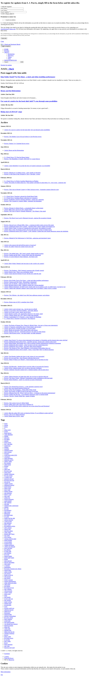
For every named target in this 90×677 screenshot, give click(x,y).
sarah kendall (8, 501)
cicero (6, 468)
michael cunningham (10, 616)
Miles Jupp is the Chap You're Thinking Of (18, 404)
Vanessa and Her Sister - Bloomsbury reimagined (20, 282)
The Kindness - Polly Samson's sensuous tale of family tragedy (24, 270)
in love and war (8, 599)
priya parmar (7, 537)
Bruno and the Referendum (11, 91)
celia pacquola (8, 591)
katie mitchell (8, 561)
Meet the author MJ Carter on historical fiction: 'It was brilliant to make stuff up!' (28, 413)
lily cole (6, 509)
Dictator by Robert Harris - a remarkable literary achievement (23, 208)
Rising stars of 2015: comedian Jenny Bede (18, 302)
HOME (6, 49)
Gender (3, 13)
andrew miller (8, 461)
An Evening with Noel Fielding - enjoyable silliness (21, 310)
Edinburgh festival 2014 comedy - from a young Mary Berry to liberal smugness (29, 349)
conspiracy (7, 456)
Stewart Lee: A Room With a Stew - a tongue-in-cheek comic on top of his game (29, 225)
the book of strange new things (12, 569)
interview (6, 438)
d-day (5, 606)
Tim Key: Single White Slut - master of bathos (19, 396)
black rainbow (8, 619)
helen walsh (7, 636)
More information (5, 672)
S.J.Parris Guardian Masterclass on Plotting (21, 181)
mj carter (6, 516)
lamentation (7, 567)
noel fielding (7, 553)
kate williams (8, 589)
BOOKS (6, 51)
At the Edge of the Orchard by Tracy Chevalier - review (22, 174)
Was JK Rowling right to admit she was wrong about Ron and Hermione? (27, 406)
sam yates (7, 646)
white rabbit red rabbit (10, 583)
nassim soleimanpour (10, 581)
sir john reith (7, 551)
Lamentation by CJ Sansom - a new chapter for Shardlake (22, 317)
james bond (7, 472)
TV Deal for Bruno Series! (16, 157)
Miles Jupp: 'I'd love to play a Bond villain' (18, 209)
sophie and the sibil (9, 518)
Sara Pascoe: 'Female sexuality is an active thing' (20, 328)
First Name (4, 8)
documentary (7, 510)
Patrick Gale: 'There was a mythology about (18, 272)
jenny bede (7, 490)
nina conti (7, 496)
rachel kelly (7, 621)
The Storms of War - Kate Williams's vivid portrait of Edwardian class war (27, 348)
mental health (8, 614)
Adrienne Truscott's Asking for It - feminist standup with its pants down (26, 369)
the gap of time (8, 475)
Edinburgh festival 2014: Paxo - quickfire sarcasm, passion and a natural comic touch (30, 341)
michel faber (7, 570)
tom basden (7, 597)
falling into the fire (9, 632)
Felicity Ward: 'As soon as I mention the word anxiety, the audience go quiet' (27, 228)
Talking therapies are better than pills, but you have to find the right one (26, 376)
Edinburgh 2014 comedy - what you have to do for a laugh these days (26, 345)
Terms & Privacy (9, 658)
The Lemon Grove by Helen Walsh (16, 403)
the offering (7, 550)
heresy (6, 427)
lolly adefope (7, 502)
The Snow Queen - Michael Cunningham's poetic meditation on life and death (28, 378)
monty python (8, 602)
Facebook (7, 653)
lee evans (6, 554)
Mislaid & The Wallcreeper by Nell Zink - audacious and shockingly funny (27, 238)
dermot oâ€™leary (9, 534)
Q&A (9, 58)
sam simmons (8, 493)
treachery (6, 453)
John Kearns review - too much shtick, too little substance (22, 333)
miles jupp (7, 469)
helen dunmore (8, 644)
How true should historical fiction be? (17, 388)
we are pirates (8, 542)
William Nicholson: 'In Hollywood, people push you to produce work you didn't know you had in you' (35, 287)
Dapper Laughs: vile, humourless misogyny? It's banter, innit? (23, 314)
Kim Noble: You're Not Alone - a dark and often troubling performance (26, 280)
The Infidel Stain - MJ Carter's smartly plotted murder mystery (24, 253)
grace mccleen (8, 548)
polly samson (8, 528)
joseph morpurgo (9, 499)
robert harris (7, 464)
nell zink (6, 504)
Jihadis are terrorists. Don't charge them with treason (21, 330)
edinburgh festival (9, 485)
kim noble (7, 535)
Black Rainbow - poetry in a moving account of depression (23, 379)
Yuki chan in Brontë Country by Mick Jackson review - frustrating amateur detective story (31, 189)
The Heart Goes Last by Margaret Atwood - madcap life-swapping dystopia (27, 218)
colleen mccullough (9, 546)
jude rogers (7, 512)
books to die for (8, 575)
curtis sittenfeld (8, 434)
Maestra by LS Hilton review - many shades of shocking (22, 172)
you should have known (11, 624)
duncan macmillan (9, 562)
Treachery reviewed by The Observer (19, 318)
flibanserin (7, 513)
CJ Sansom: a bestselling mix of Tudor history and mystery (22, 327)
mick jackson (8, 452)
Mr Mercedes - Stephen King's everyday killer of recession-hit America (26, 366)
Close (2, 41)
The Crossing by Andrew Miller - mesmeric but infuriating (23, 201)
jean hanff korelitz (9, 622)
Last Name (4, 10)
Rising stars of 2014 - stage (14, 416)
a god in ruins (8, 521)
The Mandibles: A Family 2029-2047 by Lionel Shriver (22, 159)
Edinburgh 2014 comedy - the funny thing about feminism (22, 346)
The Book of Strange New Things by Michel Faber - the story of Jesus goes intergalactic (31, 325)
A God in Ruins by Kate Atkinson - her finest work (21, 256)
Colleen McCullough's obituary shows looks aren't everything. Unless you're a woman (30, 288)
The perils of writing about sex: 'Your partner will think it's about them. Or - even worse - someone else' (35, 182)
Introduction (11, 54)
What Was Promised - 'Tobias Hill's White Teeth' (20, 390)
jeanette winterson (9, 474)
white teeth (7, 628)
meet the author (8, 531)
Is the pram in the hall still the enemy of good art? (20, 245)
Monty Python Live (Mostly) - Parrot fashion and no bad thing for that (26, 359)
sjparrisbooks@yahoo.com (8, 29)
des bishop (7, 586)
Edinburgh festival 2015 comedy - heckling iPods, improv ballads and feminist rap (29, 226)
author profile (8, 572)
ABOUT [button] (6, 52)
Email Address (5, 12)
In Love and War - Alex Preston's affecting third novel (21, 358)
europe (6, 425)
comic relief (7, 532)
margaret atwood (9, 479)
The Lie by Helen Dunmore (14, 414)
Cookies (6, 656)
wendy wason (8, 592)
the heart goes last (9, 480)
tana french (7, 578)
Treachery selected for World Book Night (20, 196)
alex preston (7, 600)
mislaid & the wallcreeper (11, 505)
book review (7, 442)
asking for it (7, 611)
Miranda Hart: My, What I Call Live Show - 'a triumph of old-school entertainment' (29, 393)
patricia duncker (8, 520)
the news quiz (8, 471)
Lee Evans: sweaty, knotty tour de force (17, 312)
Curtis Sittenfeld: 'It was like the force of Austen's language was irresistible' (27, 165)
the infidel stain (8, 515)
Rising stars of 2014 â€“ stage (11, 112)
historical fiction (8, 625)
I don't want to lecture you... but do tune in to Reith (20, 309)
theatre (6, 559)
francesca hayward (9, 647)
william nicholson (9, 545)
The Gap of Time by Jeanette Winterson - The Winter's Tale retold (25, 211)
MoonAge (11, 660)
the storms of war (9, 587)
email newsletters (10, 20)
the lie (6, 643)
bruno (5, 423)
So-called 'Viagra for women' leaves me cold (18, 246)
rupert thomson (8, 458)
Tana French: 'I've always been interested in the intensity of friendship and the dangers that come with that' (36, 340)
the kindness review (9, 526)
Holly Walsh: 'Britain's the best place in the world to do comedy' (24, 263)
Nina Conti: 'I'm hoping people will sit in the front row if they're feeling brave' (28, 229)
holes (5, 595)
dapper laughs (8, 556)
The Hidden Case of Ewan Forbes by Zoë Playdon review (23, 136)
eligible (6, 436)
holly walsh (7, 524)
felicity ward (7, 494)
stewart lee (7, 482)
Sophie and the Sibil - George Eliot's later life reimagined (22, 255)
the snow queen (8, 617)
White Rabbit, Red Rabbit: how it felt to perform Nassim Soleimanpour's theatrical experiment (32, 343)
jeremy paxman (8, 580)
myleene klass (8, 543)
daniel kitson (7, 486)
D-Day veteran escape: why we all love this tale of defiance (23, 368)
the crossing (7, 463)
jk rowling (7, 640)
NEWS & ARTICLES (10, 60)
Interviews (11, 55)
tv (4, 428)
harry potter (7, 641)
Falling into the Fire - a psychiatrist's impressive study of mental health (26, 394)
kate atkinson (8, 523)
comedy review (8, 483)
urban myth (7, 430)
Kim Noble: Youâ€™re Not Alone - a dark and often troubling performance (28, 77)
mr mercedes (7, 605)
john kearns (7, 576)
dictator (6, 466)
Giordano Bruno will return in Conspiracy (21, 198)
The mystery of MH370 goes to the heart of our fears (21, 391)
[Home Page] (10, 44)
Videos (10, 57)
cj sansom (7, 565)
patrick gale (7, 529)
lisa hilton (7, 439)
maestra (6, 441)
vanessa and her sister (10, 539)
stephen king (7, 603)
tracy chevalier (8, 444)
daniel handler (8, 540)
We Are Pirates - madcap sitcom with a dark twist (20, 283)
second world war (9, 608)
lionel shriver (7, 433)
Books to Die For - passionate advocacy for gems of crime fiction (24, 331)
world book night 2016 (10, 455)
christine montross (9, 633)
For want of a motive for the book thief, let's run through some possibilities (27, 130)
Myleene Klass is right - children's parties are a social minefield (24, 285)
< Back (10, 69)
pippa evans (7, 488)
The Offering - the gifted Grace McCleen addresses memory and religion (26, 295)
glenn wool (7, 594)
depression (7, 613)
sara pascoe (7, 573)
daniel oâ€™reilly (9, 557)
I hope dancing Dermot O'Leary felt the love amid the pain (22, 273)
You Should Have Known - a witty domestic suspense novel (23, 386)
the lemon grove (8, 638)
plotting (6, 447)
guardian (6, 449)
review (6, 431)
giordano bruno (8, 450)
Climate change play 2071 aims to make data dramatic (21, 315)
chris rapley (7, 564)
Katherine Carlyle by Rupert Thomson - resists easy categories (24, 199)
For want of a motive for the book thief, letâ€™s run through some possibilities (29, 101)
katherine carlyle (8, 460)
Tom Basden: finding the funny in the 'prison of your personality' (24, 356)
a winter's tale (8, 477)
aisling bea (7, 498)
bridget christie (8, 491)
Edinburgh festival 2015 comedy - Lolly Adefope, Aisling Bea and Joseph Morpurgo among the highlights (36, 231)
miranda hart (7, 630)
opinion (6, 507)
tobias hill (7, 627)
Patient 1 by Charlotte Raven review (16, 143)
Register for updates (6, 65)
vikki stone (7, 584)
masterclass (7, 445)
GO (22, 62)
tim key (6, 635)
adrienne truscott (8, 610)
